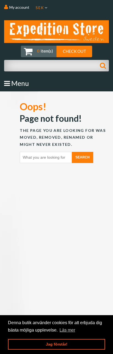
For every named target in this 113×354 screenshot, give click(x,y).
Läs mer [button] (67, 330)
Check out (74, 51)
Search (82, 157)
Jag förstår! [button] (56, 344)
